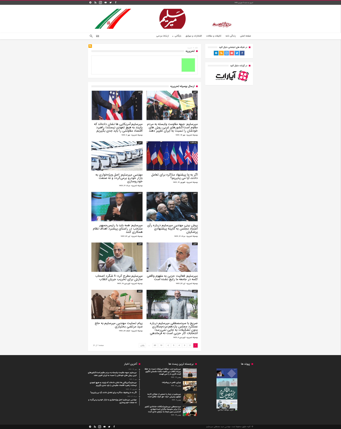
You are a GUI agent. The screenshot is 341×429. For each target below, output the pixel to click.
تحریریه (189, 135)
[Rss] (95, 2)
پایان (142, 345)
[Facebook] (115, 2)
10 (161, 345)
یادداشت (193, 142)
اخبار (195, 92)
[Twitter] (110, 2)
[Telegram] (90, 2)
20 (155, 345)
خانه (196, 47)
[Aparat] (105, 2)
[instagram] (100, 2)
